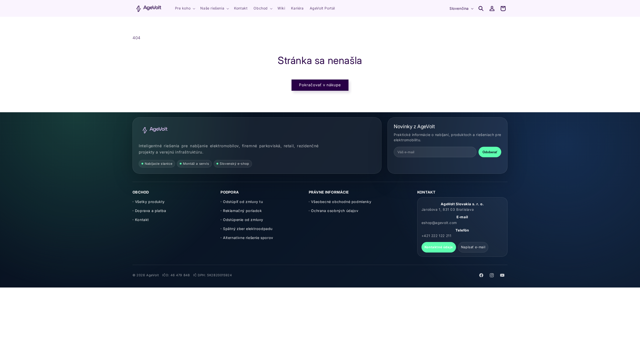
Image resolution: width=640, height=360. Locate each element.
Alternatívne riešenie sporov (248, 238)
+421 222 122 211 (437, 236)
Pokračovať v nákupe (320, 84)
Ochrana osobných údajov (334, 210)
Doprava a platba (150, 210)
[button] (185, 8)
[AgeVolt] (155, 130)
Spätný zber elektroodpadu (247, 228)
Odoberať (489, 152)
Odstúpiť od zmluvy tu (243, 202)
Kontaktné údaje (438, 247)
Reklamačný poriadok (242, 210)
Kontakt (142, 220)
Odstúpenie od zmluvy (243, 220)
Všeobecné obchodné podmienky (341, 202)
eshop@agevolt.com (439, 223)
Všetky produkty (150, 202)
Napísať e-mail (473, 247)
